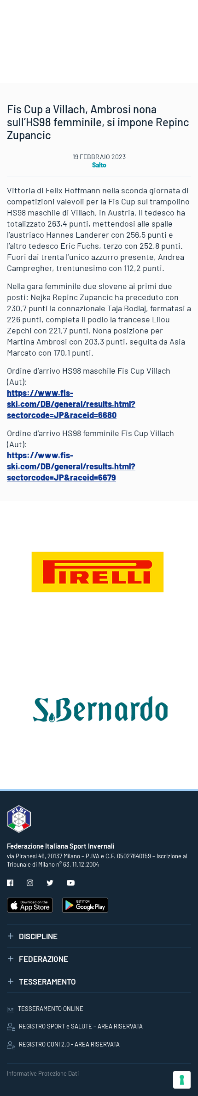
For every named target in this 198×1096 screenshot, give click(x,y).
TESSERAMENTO (47, 981)
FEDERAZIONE (43, 958)
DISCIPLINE (38, 936)
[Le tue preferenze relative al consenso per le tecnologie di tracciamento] (182, 1080)
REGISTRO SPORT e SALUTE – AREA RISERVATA (81, 1026)
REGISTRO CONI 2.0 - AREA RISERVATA (69, 1044)
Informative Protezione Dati (43, 1073)
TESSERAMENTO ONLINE (50, 1008)
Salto (99, 165)
